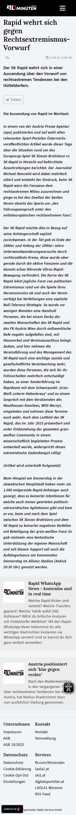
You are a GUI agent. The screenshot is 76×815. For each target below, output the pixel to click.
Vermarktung (45, 738)
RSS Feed (42, 794)
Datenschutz (13, 762)
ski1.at (40, 775)
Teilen (15, 99)
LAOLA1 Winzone (48, 788)
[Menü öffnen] (63, 8)
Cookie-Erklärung (17, 769)
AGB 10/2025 (13, 744)
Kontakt (41, 732)
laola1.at (42, 769)
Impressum (12, 732)
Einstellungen (14, 781)
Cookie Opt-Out (15, 775)
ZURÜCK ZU (10, 809)
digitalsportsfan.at (49, 781)
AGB (6, 738)
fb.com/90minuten (50, 762)
